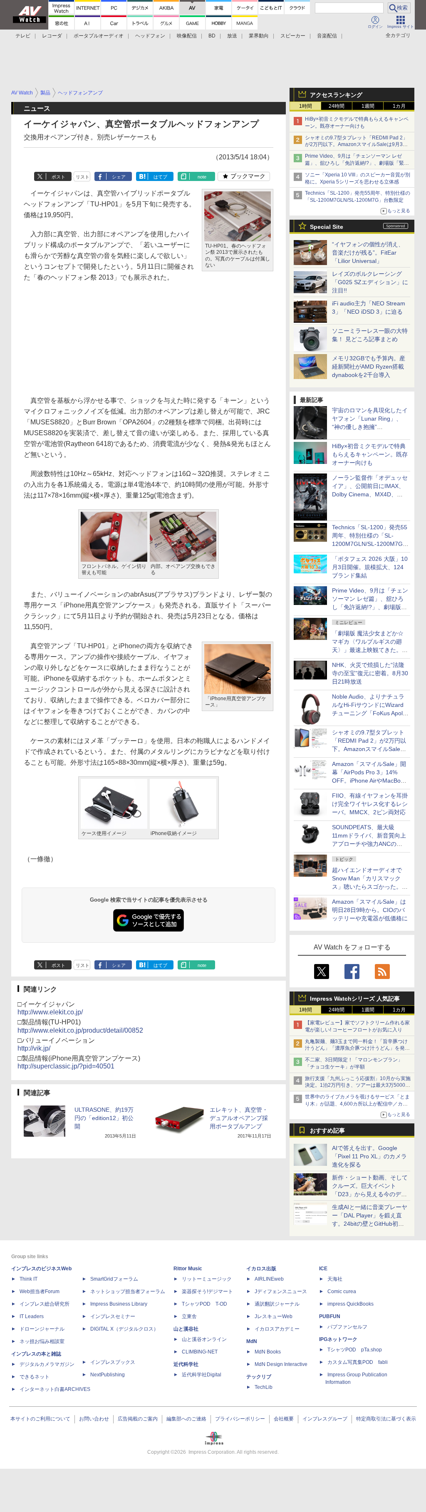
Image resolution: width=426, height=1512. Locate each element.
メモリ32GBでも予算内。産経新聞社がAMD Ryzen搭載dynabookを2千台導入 (368, 366)
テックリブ (258, 1377)
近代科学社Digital (201, 1375)
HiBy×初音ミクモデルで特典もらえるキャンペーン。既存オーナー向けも (370, 454)
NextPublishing (107, 1375)
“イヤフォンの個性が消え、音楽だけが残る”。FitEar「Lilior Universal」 (368, 252)
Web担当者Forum (39, 1291)
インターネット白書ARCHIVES (55, 1389)
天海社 (334, 1279)
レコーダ (52, 36)
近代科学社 (185, 1364)
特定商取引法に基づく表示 (386, 1419)
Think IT (28, 1279)
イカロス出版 (261, 1269)
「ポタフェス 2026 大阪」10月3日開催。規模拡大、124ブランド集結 (370, 567)
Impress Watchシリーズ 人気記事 (355, 998)
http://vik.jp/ (33, 1048)
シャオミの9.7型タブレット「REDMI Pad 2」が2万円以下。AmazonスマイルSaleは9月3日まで (356, 145)
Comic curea (341, 1291)
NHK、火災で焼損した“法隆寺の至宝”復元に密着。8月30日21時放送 (370, 673)
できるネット (35, 1377)
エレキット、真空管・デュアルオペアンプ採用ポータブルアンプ (239, 1118)
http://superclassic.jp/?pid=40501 (65, 1066)
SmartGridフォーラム (114, 1279)
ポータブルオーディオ (99, 36)
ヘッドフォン (150, 36)
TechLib (263, 1387)
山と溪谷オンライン (204, 1339)
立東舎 (189, 1316)
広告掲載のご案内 (138, 1419)
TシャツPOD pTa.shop (354, 1350)
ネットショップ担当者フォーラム (127, 1291)
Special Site (326, 226)
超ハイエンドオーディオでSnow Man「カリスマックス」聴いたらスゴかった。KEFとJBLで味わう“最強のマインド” (370, 887)
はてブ (160, 176)
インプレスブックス (112, 1362)
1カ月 (399, 106)
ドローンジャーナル (42, 1329)
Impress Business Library (118, 1304)
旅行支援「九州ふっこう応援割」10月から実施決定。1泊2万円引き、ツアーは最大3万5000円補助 (358, 1086)
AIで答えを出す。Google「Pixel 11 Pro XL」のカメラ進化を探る (369, 1156)
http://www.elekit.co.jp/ (50, 1012)
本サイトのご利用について (40, 1419)
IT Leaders (32, 1316)
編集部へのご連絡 (186, 1419)
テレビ (22, 36)
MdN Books (268, 1352)
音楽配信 (327, 36)
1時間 (305, 106)
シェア (119, 176)
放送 (232, 36)
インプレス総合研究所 (44, 1304)
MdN (251, 1341)
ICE (323, 1269)
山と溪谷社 (185, 1329)
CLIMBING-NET (200, 1352)
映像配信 (187, 36)
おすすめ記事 (327, 1130)
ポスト (58, 176)
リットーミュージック (207, 1279)
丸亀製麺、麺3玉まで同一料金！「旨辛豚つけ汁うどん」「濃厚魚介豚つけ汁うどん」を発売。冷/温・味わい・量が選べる (356, 1048)
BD (211, 36)
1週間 (368, 106)
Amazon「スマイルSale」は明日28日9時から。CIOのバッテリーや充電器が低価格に (370, 910)
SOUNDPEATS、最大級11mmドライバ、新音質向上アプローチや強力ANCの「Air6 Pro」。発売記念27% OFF (369, 844)
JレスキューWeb (273, 1316)
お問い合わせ (94, 1419)
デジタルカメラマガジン (47, 1364)
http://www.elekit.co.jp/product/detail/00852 (80, 1030)
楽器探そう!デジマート (207, 1291)
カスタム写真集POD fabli (357, 1362)
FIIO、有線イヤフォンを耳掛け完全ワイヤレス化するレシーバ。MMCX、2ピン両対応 (370, 803)
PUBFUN (329, 1316)
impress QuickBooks (350, 1304)
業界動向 (259, 36)
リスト (82, 176)
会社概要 (284, 1419)
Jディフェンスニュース (281, 1291)
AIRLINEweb (269, 1279)
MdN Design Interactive (281, 1364)
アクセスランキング (336, 95)
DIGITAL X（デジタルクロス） (124, 1329)
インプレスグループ (324, 1419)
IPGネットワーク (338, 1339)
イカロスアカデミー (277, 1329)
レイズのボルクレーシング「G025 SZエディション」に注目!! (370, 282)
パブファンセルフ (347, 1327)
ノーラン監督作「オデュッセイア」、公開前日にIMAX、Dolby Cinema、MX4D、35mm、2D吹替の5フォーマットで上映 (370, 494)
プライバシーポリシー (240, 1419)
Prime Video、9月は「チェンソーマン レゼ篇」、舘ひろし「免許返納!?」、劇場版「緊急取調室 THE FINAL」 (357, 163)
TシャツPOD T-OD (204, 1304)
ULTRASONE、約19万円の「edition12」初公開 (104, 1118)
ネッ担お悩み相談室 (42, 1341)
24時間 (336, 106)
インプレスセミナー (112, 1316)
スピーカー (292, 36)
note (202, 176)
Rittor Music (187, 1269)
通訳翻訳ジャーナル (277, 1304)
